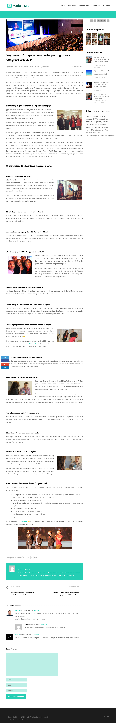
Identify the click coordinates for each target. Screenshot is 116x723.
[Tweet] (32, 557)
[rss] (108, 20)
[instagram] (101, 20)
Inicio (63, 6)
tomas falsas (22, 521)
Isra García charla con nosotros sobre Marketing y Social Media (101, 96)
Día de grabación (43, 66)
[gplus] (95, 20)
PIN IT (35, 557)
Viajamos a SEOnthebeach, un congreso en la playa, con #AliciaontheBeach (101, 73)
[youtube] (104, 20)
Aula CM (106, 6)
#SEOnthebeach (33, 344)
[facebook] (91, 20)
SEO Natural (17, 634)
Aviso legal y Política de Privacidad (17, 720)
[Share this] (25, 557)
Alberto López (18, 610)
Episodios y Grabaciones (78, 6)
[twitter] (98, 20)
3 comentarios (77, 66)
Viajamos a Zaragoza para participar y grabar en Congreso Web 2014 (101, 84)
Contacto (96, 6)
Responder (36, 610)
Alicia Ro (13, 66)
